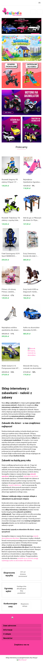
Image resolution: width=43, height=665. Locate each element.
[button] (21, 626)
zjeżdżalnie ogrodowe (30, 476)
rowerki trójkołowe (14, 485)
